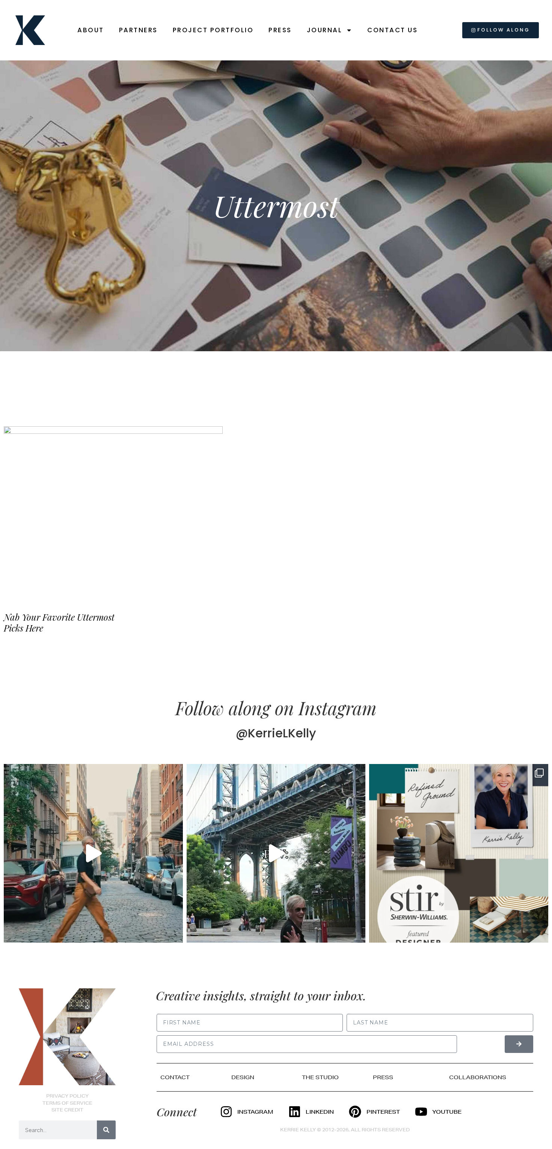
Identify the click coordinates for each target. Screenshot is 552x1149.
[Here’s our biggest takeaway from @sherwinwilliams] (458, 853)
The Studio (320, 1077)
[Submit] (519, 1044)
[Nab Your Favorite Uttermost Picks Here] (113, 511)
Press (280, 30)
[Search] (106, 1129)
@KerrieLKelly (276, 733)
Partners (138, 30)
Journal (324, 30)
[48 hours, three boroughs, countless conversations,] (276, 853)
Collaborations (477, 1077)
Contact (175, 1077)
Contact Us (392, 30)
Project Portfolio (213, 30)
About (90, 30)
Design (242, 1077)
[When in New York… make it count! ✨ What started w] (93, 853)
